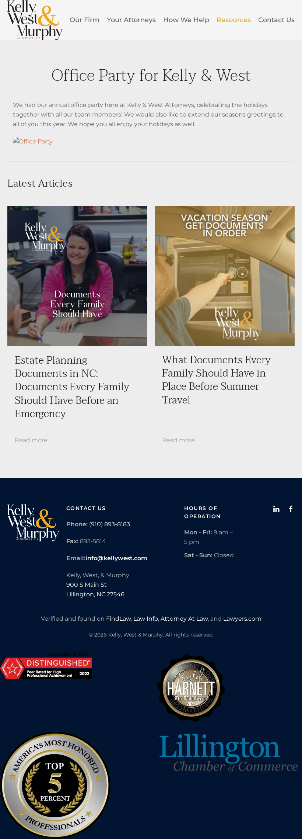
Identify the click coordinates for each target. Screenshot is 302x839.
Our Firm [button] (84, 20)
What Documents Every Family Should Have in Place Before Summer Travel (216, 380)
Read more (31, 440)
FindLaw (118, 618)
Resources (234, 20)
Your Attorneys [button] (131, 20)
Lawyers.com (242, 618)
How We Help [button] (186, 20)
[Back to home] (35, 20)
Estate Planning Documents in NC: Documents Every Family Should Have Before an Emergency (72, 387)
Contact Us (276, 20)
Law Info (145, 618)
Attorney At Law (184, 618)
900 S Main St (86, 584)
